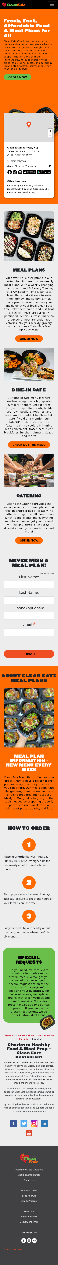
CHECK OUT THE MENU (29, 445)
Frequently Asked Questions (29, 1169)
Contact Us (29, 1180)
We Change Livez (29, 1232)
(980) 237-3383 (18, 161)
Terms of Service (29, 1216)
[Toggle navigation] (52, 4)
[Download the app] (29, 172)
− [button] (50, 135)
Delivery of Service (29, 1221)
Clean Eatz (9, 1035)
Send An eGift (29, 1195)
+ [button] (50, 131)
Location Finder (26, 1035)
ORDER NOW (17, 77)
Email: (29, 624)
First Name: (29, 577)
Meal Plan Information (29, 1174)
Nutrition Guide (29, 1190)
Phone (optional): (29, 608)
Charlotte (23, 1039)
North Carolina (46, 1035)
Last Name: (29, 592)
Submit (29, 653)
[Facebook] (9, 172)
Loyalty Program (29, 1200)
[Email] (20, 172)
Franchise (29, 1211)
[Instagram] (15, 172)
